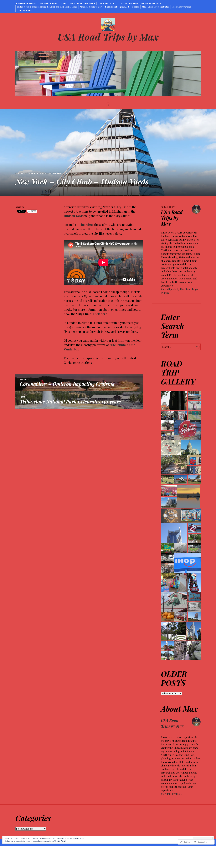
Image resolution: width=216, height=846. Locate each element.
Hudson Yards (74, 216)
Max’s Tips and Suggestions (82, 3)
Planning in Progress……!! (117, 6)
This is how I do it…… (107, 3)
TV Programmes (24, 10)
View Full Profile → (172, 793)
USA (75, 173)
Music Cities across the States (155, 6)
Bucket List (21, 173)
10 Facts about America (25, 3)
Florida (135, 6)
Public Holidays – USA (151, 3)
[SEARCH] (108, 105)
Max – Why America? (49, 3)
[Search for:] (181, 346)
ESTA (63, 3)
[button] (174, 400)
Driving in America (129, 3)
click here (100, 314)
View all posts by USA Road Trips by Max (179, 291)
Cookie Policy (60, 841)
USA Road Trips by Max (108, 36)
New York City (64, 173)
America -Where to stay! (91, 6)
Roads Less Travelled (181, 6)
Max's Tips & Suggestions (42, 173)
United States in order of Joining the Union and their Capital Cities (47, 6)
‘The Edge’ (85, 225)
